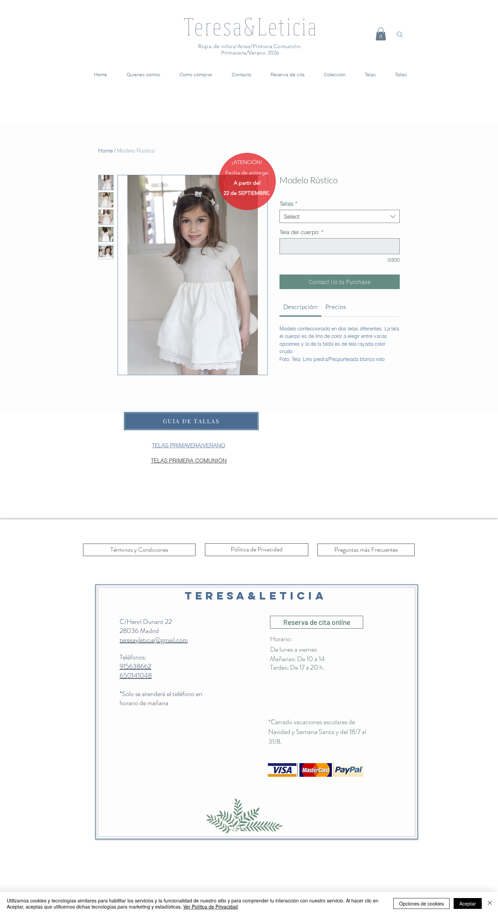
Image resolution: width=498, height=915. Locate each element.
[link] (300, 307)
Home (105, 150)
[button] (380, 33)
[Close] (490, 903)
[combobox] (339, 216)
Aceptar (467, 903)
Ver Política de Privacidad (210, 906)
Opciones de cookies (421, 903)
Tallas (288, 203)
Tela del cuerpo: (301, 232)
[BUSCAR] (400, 34)
